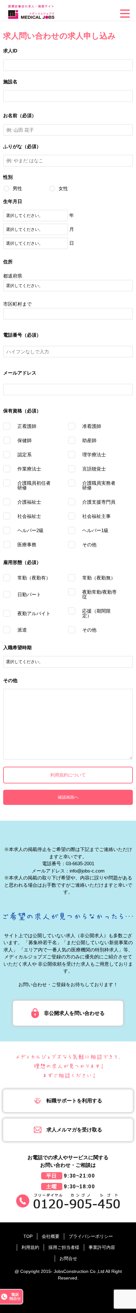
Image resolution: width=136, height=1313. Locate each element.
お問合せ (68, 1258)
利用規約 (30, 1247)
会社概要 (50, 1236)
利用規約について (68, 774)
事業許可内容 (102, 1247)
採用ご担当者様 (63, 1247)
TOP (28, 1236)
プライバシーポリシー (91, 1236)
